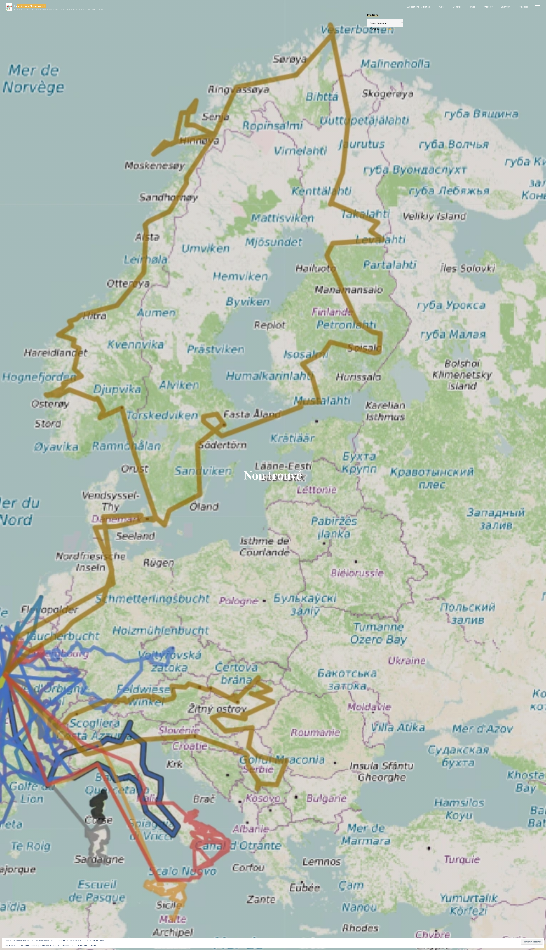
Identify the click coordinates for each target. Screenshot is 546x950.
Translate (390, 28)
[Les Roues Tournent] (9, 6)
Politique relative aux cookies (84, 945)
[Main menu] (537, 6)
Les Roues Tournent (29, 6)
